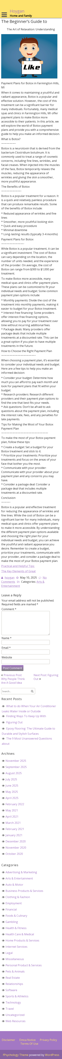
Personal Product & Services (24, 965)
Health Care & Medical (20, 934)
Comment (9, 609)
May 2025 (12, 792)
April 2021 (12, 816)
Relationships (14, 984)
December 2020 (16, 841)
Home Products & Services (22, 940)
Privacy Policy (48, 1040)
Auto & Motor (14, 885)
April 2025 (12, 798)
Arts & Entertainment (19, 878)
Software (11, 990)
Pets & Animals (15, 971)
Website (7, 657)
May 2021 (12, 810)
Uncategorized (15, 1015)
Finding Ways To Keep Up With (26, 716)
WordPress (52, 1055)
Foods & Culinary (16, 916)
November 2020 (16, 847)
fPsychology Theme (15, 1055)
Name (7, 638)
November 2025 (16, 761)
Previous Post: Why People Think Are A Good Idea (13, 679)
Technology (13, 1002)
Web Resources (15, 1021)
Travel (10, 1009)
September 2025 (16, 767)
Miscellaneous (15, 959)
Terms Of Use (29, 1044)
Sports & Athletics (17, 996)
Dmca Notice (27, 1040)
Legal (9, 953)
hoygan (9, 577)
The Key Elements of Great (18, 571)
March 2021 (13, 823)
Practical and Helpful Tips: (18, 566)
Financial (11, 909)
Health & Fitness (16, 928)
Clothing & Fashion (18, 897)
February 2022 (15, 804)
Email (6, 648)
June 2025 (12, 785)
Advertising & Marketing (21, 872)
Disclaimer (8, 1040)
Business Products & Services (24, 891)
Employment (14, 903)
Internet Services (16, 947)
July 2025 (11, 779)
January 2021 (14, 835)
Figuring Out (14, 722)
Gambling (12, 922)
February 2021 (15, 829)
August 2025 (14, 773)
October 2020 (14, 854)
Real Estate (13, 978)
